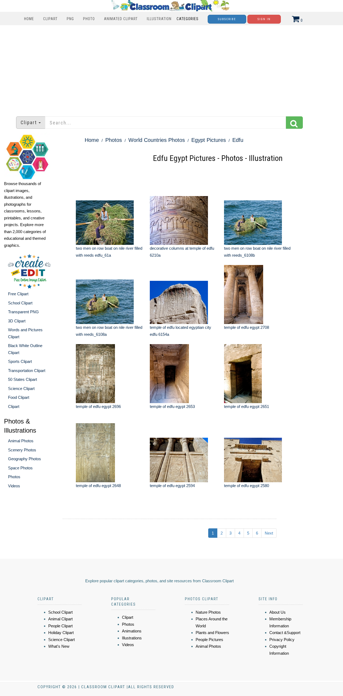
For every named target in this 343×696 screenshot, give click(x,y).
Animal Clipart (60, 619)
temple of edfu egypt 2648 (98, 485)
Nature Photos (208, 612)
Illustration (159, 19)
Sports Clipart (20, 361)
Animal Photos (20, 441)
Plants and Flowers (212, 632)
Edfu (237, 140)
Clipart (50, 19)
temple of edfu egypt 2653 (172, 406)
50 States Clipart (22, 379)
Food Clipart (18, 397)
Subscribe (227, 19)
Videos (14, 486)
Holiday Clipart (61, 632)
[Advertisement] (171, 68)
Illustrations (132, 638)
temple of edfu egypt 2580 (246, 485)
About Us (277, 612)
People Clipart (60, 626)
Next (269, 533)
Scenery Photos (22, 450)
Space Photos (20, 468)
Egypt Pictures (208, 140)
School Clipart (20, 303)
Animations (131, 631)
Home (29, 19)
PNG (70, 19)
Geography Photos (24, 458)
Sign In (264, 19)
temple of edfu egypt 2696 (98, 406)
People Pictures (209, 639)
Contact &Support (284, 632)
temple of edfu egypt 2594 (172, 485)
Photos (14, 476)
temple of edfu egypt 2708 (246, 327)
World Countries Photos (156, 140)
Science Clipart (21, 388)
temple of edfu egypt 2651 (246, 406)
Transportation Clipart (26, 370)
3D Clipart (16, 321)
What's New (58, 646)
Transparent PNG (23, 312)
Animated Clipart (121, 19)
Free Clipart (18, 294)
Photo (89, 19)
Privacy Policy (281, 639)
